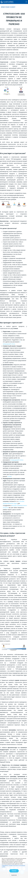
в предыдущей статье (16, 460)
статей (9, 476)
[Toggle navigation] (26, 2)
